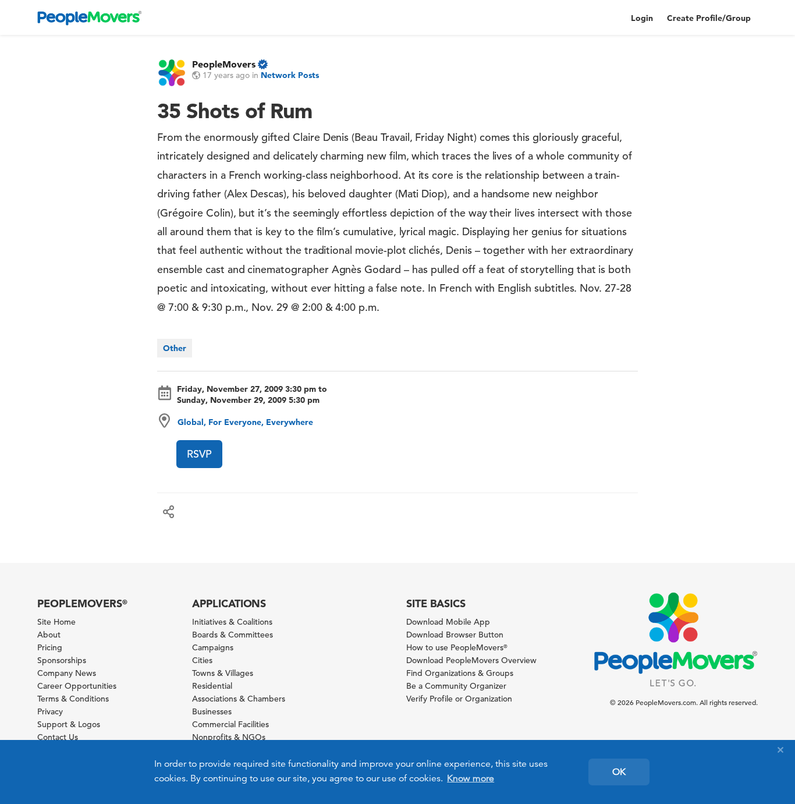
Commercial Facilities (230, 724)
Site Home (56, 622)
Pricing (49, 647)
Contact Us (57, 737)
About (49, 634)
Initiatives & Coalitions (232, 622)
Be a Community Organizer (456, 686)
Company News (66, 673)
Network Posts (290, 75)
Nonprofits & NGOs (228, 737)
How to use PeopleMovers (456, 647)
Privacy (50, 711)
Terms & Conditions (73, 698)
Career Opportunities (76, 686)
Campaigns (212, 647)
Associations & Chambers (238, 698)
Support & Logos (68, 724)
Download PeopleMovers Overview (471, 660)
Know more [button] (470, 778)
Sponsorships (61, 660)
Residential (212, 686)
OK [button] (619, 772)
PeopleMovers (223, 64)
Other (174, 348)
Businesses (212, 711)
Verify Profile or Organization (459, 698)
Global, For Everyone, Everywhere (245, 422)
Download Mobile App (448, 622)
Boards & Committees (232, 634)
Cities (202, 660)
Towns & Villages (222, 673)
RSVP (199, 454)
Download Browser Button (454, 634)
